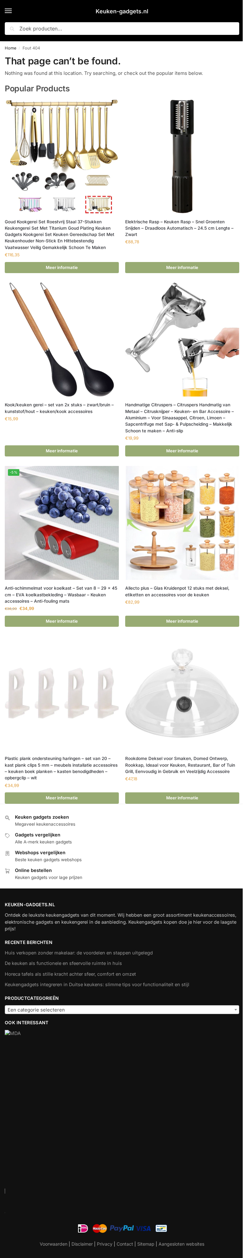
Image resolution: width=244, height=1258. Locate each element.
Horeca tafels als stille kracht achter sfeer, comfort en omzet (70, 974)
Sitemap (145, 1244)
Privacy (104, 1244)
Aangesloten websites (181, 1244)
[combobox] (122, 1009)
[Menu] (14, 11)
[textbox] (122, 1010)
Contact (125, 1244)
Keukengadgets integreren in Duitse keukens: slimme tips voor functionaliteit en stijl (97, 984)
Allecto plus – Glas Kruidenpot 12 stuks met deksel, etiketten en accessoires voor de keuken (177, 591)
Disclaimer (82, 1244)
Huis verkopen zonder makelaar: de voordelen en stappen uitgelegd (79, 953)
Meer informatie (62, 267)
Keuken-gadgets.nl (122, 11)
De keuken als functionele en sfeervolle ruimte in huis (63, 963)
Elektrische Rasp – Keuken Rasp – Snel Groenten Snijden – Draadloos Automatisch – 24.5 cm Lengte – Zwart (179, 228)
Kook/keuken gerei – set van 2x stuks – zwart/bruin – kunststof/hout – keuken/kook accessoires (59, 408)
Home (10, 48)
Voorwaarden (53, 1244)
